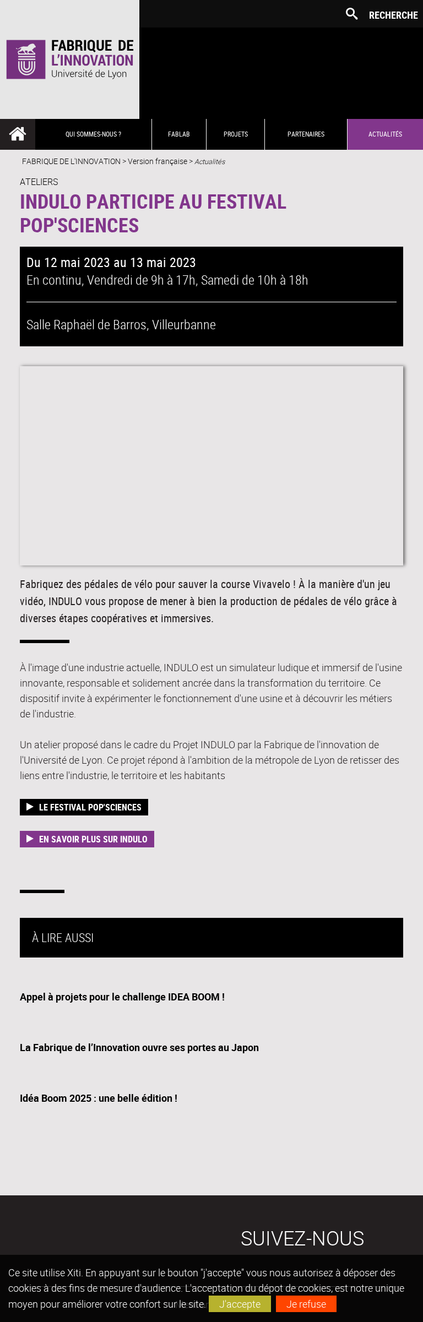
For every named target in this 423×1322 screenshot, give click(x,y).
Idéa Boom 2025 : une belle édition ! (98, 1098)
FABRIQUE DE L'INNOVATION (71, 161)
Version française (157, 161)
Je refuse (306, 1303)
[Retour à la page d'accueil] (69, 59)
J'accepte (240, 1303)
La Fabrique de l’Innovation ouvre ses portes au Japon (139, 1047)
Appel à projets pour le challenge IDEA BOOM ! (122, 996)
